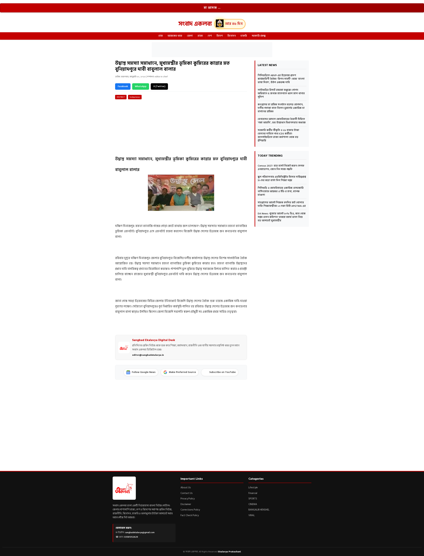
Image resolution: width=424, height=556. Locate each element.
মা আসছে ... (212, 7)
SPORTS (252, 499)
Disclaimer (186, 504)
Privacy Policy (188, 499)
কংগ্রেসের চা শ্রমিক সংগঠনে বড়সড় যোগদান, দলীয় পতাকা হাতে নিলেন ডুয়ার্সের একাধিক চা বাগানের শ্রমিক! (281, 108)
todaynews (135, 97)
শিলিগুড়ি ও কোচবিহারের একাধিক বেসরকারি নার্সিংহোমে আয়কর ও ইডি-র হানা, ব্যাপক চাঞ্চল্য (281, 191)
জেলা (190, 36)
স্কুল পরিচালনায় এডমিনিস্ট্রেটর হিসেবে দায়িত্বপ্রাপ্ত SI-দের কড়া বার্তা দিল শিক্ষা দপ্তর (282, 178)
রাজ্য (200, 36)
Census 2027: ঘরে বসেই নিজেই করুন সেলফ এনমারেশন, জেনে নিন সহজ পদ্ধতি (281, 167)
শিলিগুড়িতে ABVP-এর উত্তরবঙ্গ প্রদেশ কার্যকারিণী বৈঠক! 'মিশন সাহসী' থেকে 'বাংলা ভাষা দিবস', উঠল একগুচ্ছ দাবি (281, 79)
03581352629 (131, 537)
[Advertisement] (212, 49)
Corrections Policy (190, 510)
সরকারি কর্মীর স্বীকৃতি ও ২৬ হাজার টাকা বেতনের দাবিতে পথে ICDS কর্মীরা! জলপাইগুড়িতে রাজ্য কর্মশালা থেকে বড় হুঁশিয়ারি (278, 135)
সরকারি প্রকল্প (258, 36)
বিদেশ (219, 36)
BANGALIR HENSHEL (258, 510)
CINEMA (252, 504)
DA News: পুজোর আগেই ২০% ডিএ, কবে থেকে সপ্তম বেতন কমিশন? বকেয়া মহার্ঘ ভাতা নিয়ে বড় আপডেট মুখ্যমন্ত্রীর (282, 217)
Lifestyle (253, 487)
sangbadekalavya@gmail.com (140, 532)
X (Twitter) (159, 86)
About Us (186, 487)
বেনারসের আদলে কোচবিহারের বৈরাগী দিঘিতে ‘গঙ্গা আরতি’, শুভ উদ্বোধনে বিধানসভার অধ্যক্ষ (282, 120)
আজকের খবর (175, 36)
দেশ (210, 36)
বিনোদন (231, 36)
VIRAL (251, 515)
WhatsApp (140, 86)
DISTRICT (121, 97)
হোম (160, 36)
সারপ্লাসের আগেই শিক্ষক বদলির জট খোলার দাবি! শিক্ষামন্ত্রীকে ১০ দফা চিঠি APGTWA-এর (282, 204)
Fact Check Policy (190, 515)
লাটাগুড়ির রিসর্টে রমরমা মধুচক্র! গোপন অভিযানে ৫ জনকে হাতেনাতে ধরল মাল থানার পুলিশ (281, 93)
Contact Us (187, 493)
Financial (252, 493)
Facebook (123, 86)
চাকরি (243, 36)
